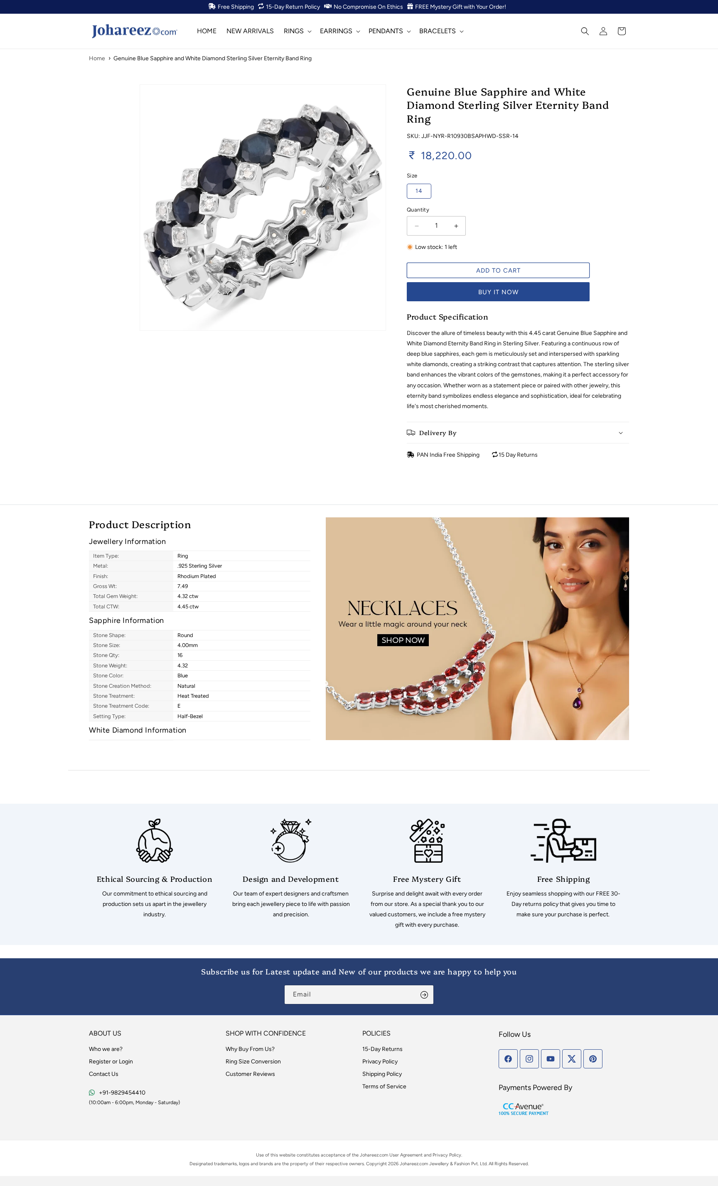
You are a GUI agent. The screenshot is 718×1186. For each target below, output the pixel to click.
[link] (154, 869)
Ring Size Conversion (253, 1061)
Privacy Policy (380, 1061)
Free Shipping (236, 6)
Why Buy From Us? (250, 1049)
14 (419, 190)
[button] (297, 31)
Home (97, 58)
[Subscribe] (424, 994)
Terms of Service (384, 1086)
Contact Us (103, 1074)
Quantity (418, 210)
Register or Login (111, 1061)
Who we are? (106, 1049)
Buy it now (498, 292)
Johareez (369, 1155)
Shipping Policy (382, 1074)
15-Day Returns (382, 1049)
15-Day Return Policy (293, 6)
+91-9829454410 (122, 1092)
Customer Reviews (250, 1074)
